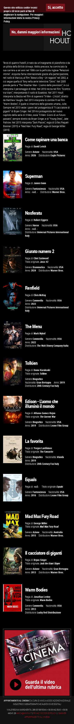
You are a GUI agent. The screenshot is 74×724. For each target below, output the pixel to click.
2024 (33, 270)
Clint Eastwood (41, 258)
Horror (36, 225)
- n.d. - (34, 192)
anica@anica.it (24, 713)
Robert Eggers (41, 220)
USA (56, 151)
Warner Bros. (58, 192)
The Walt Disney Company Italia (52, 345)
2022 (33, 342)
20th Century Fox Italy (48, 385)
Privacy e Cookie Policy (44, 713)
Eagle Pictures (58, 155)
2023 (33, 303)
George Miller (40, 523)
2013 (33, 572)
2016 (33, 495)
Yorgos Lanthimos (43, 448)
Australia (58, 532)
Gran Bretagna (44, 382)
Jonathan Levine (42, 596)
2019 (62, 382)
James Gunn (40, 183)
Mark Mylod (39, 333)
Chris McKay (40, 295)
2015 (33, 535)
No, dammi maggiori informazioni (36, 31)
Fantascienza (39, 188)
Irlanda (60, 457)
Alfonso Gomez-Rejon (44, 413)
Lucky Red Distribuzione (49, 612)
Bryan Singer (40, 559)
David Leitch (40, 146)
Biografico (38, 379)
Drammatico (39, 267)
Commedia (38, 300)
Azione (36, 151)
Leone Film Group (59, 425)
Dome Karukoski (42, 370)
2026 (33, 155)
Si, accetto (55, 7)
